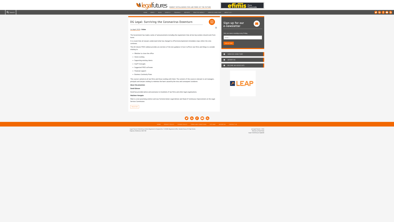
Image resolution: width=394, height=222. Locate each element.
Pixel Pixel (261, 131)
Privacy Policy (169, 124)
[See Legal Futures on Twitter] (375, 12)
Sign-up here (229, 43)
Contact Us (233, 124)
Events (167, 12)
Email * (227, 37)
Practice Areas (198, 12)
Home (145, 12)
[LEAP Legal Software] (243, 83)
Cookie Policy (182, 124)
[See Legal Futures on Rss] (390, 12)
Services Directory (214, 12)
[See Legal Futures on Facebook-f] (383, 12)
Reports (187, 12)
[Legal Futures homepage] (153, 5)
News (152, 12)
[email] (242, 37)
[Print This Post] (216, 27)
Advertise (222, 124)
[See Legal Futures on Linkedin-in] (379, 12)
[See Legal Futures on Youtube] (386, 12)
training (177, 12)
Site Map (213, 124)
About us (227, 12)
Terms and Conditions (198, 124)
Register (135, 107)
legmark (261, 132)
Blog (160, 12)
